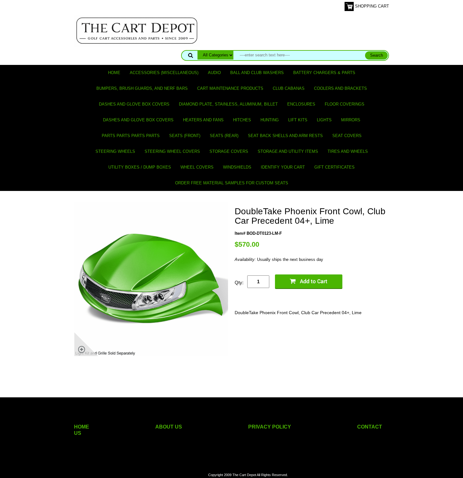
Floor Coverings (344, 104)
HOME (81, 426)
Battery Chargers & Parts (324, 72)
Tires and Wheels (348, 151)
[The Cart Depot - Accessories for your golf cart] (137, 30)
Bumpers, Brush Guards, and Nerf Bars (142, 88)
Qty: (239, 282)
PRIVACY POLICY (269, 426)
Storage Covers (228, 151)
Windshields (237, 167)
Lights (324, 120)
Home (114, 72)
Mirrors (350, 120)
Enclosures (301, 104)
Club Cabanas (289, 88)
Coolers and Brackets (340, 88)
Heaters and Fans (203, 120)
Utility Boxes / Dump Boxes (139, 167)
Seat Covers (347, 135)
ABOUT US (168, 426)
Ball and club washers (257, 72)
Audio (214, 72)
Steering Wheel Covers (172, 151)
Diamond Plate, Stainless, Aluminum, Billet (228, 104)
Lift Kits (297, 120)
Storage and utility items (288, 151)
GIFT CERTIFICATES (334, 167)
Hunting (269, 120)
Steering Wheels (115, 151)
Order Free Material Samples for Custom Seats (231, 183)
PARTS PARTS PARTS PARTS (131, 135)
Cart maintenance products (230, 88)
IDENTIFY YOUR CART (283, 167)
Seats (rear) (224, 135)
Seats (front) (184, 135)
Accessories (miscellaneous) (164, 72)
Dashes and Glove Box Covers (134, 104)
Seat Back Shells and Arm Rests (285, 135)
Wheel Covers (197, 167)
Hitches (242, 120)
